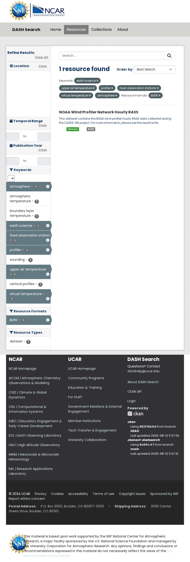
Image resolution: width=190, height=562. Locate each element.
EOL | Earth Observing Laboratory (35, 435)
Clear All (41, 57)
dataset (73, 129)
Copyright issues (132, 493)
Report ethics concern (27, 498)
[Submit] (169, 56)
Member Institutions (84, 421)
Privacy (40, 493)
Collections (101, 29)
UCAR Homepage (82, 368)
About (122, 29)
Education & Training (85, 387)
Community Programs (86, 378)
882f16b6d (147, 426)
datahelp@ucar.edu (143, 371)
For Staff (75, 397)
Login (131, 401)
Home (55, 29)
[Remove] (97, 81)
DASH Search (26, 29)
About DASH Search (143, 382)
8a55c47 (146, 444)
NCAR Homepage (22, 368)
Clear (42, 66)
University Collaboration (87, 440)
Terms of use (103, 493)
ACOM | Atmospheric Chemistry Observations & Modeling (34, 380)
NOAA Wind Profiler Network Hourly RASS (98, 112)
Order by (124, 69)
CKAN (135, 413)
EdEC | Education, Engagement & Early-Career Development (35, 423)
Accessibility (78, 493)
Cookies (57, 493)
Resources (76, 29)
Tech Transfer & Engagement (92, 430)
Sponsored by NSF (164, 493)
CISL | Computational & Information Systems (27, 409)
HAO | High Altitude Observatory (34, 445)
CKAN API (134, 391)
